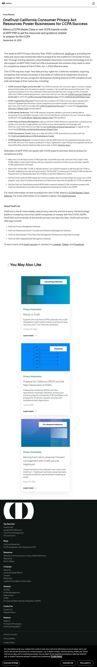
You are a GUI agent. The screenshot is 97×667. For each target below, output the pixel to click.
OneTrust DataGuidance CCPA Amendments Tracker (33, 136)
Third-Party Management (13, 533)
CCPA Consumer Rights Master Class (43, 97)
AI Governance (10, 536)
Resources (8, 558)
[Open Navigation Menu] (93, 3)
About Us (7, 570)
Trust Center (8, 527)
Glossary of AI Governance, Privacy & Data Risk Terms (25, 556)
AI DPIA (7, 590)
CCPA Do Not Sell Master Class (77, 97)
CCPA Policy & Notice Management (60, 127)
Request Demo (9, 612)
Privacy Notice (9, 638)
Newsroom (8, 578)
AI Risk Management (12, 592)
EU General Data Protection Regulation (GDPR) (22, 601)
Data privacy (9, 595)
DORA (6, 598)
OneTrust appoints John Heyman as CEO (20, 547)
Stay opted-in (85, 663)
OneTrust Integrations (12, 626)
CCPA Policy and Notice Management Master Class (37, 129)
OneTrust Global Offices (13, 573)
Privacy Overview (10, 634)
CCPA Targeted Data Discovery (51, 106)
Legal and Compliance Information (17, 581)
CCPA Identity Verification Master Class (37, 118)
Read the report (64, 145)
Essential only (68, 663)
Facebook (79, 244)
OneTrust (69, 53)
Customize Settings (10, 663)
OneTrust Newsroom (12, 544)
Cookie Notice (9, 643)
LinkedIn (57, 244)
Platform (7, 621)
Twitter (65, 244)
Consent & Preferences (13, 530)
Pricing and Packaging (12, 624)
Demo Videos (9, 561)
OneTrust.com (69, 195)
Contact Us (8, 609)
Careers (7, 575)
